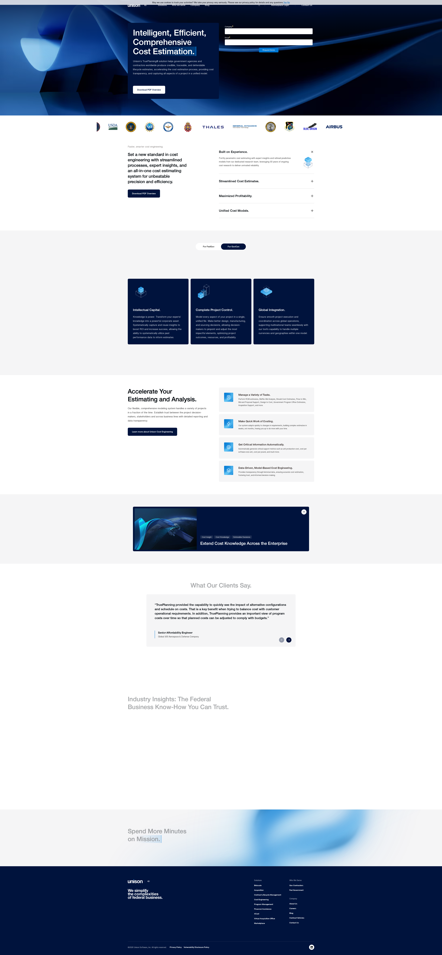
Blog (207, 5)
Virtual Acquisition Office (264, 918)
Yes (285, 2)
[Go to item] (311, 947)
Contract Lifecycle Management (267, 895)
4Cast (256, 914)
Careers (292, 908)
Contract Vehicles (296, 918)
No (288, 2)
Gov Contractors (296, 885)
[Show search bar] (259, 5)
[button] (162, 5)
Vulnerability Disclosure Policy (196, 947)
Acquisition (259, 890)
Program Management (263, 904)
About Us (293, 904)
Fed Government (296, 890)
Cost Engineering (261, 899)
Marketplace (259, 923)
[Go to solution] (289, 811)
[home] (134, 5)
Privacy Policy (176, 947)
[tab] (208, 246)
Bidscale (258, 885)
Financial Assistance (262, 909)
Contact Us (306, 5)
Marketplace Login (280, 5)
